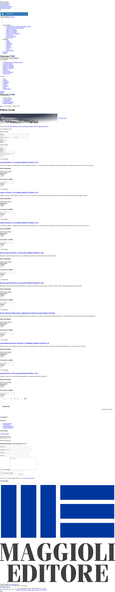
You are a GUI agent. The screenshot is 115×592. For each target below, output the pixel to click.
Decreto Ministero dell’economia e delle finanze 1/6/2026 (27, 313)
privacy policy (30, 478)
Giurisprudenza (10, 50)
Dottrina (8, 42)
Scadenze (5, 51)
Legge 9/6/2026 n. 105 (19, 373)
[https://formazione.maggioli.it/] (57, 6)
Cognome (2, 449)
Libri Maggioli (6, 100)
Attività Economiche (11, 29)
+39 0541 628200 (4, 433)
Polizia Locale (9, 35)
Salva (2, 176)
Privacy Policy (35, 590)
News (7, 40)
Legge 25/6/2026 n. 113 (19, 222)
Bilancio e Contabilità (11, 30)
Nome (1, 446)
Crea (2, 185)
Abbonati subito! (62, 118)
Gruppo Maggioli (7, 99)
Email (1, 452)
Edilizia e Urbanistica (11, 32)
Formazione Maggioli (8, 102)
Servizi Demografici (11, 36)
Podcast (8, 46)
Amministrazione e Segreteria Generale (12, 62)
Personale (5, 69)
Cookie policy (43, 590)
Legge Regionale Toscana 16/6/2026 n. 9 (24, 343)
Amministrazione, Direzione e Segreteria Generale (18, 26)
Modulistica (9, 43)
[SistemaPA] (11, 11)
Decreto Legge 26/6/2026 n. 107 (22, 283)
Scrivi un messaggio (5, 469)
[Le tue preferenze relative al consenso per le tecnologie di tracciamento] (8, 589)
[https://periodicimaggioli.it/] (57, 8)
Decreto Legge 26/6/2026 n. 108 (22, 253)
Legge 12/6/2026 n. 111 (19, 192)
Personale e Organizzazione (13, 33)
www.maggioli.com (14, 584)
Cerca (2, 155)
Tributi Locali (9, 37)
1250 (25, 398)
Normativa (9, 47)
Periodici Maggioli (7, 103)
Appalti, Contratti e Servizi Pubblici (15, 28)
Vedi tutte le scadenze (107, 409)
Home (1, 106)
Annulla (2, 174)
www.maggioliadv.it (5, 587)
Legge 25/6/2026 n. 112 (19, 162)
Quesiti (5, 53)
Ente (1, 455)
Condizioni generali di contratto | (23, 590)
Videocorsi (9, 44)
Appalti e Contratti (7, 63)
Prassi (7, 49)
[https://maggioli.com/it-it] (57, 3)
